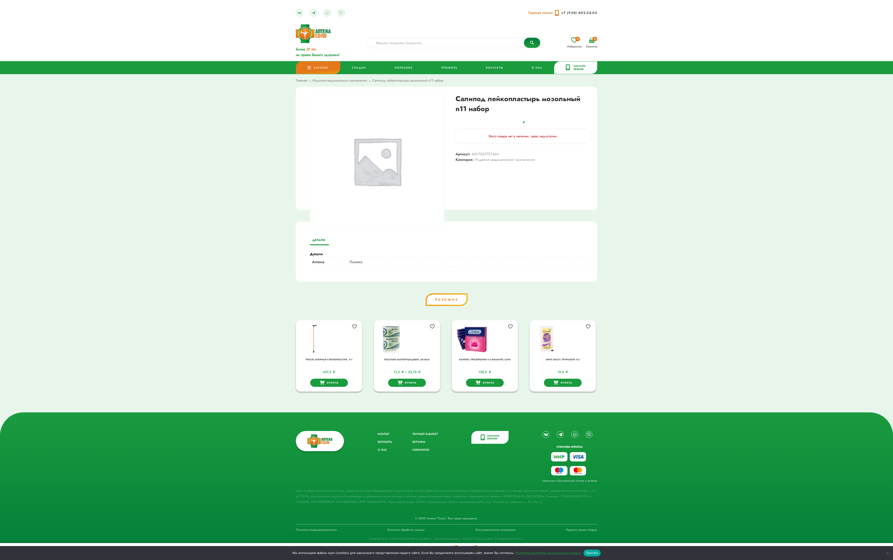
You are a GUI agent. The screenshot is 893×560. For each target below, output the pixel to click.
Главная (301, 80)
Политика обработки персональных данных (548, 553)
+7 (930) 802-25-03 (579, 12)
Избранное (574, 43)
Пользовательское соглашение (495, 530)
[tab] (319, 240)
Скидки (359, 68)
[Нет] (887, 553)
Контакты (494, 68)
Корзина (591, 43)
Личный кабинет (425, 434)
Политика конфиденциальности (316, 530)
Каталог (321, 68)
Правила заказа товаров (581, 530)
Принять (592, 553)
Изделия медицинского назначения (340, 80)
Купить (333, 382)
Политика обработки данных (406, 530)
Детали (318, 240)
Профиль (449, 68)
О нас (537, 68)
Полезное (404, 68)
